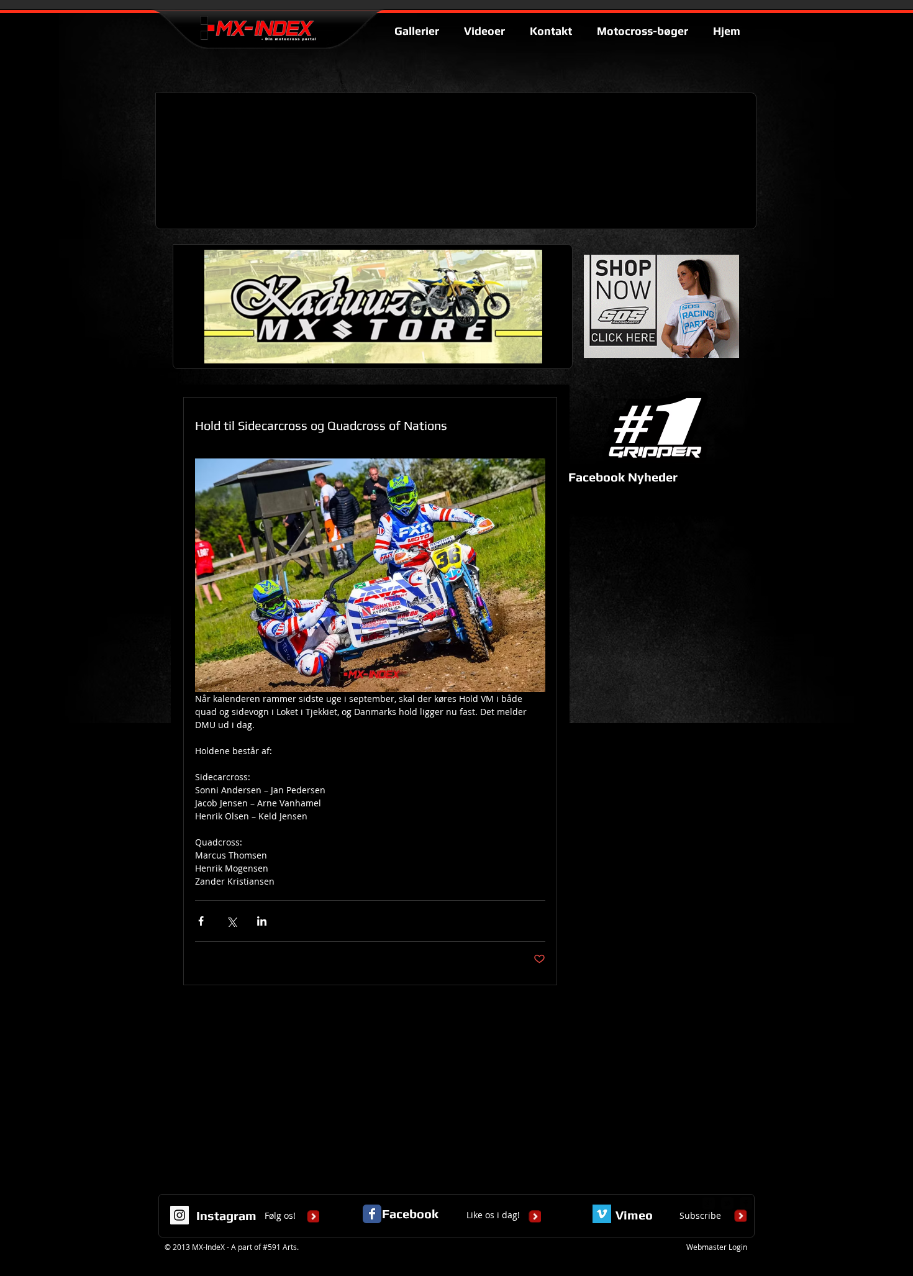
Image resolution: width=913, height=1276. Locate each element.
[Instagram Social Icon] (179, 1215)
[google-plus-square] (708, 1203)
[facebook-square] (746, 1203)
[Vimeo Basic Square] (602, 1214)
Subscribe (700, 1215)
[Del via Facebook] (201, 921)
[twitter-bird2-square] (727, 1203)
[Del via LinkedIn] (262, 921)
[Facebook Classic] (372, 1214)
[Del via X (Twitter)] (231, 921)
